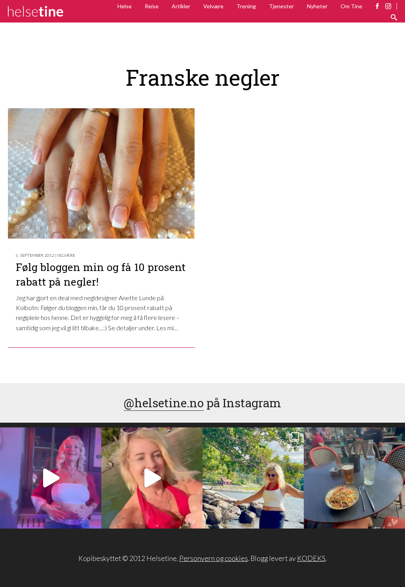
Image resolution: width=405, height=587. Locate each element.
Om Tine (351, 6)
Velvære (213, 6)
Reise (152, 6)
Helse (124, 6)
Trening (246, 6)
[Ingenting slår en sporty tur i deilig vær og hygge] (253, 478)
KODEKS (311, 558)
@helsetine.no (164, 402)
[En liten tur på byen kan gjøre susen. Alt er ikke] (50, 478)
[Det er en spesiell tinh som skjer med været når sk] (151, 478)
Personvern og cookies (213, 558)
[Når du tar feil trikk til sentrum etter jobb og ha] (354, 478)
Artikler (181, 6)
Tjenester (281, 6)
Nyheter (317, 6)
